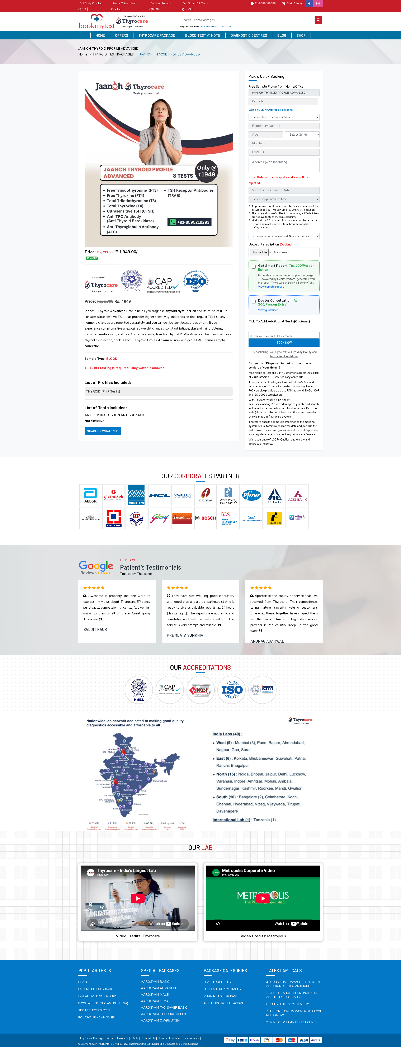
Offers (121, 35)
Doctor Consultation (278, 303)
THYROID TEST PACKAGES (113, 54)
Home (100, 35)
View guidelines (268, 310)
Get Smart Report (286, 268)
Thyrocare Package (156, 35)
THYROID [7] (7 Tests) (103, 391)
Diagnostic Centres (249, 35)
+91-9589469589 (264, 3)
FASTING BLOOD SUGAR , (216, 26)
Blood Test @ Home (202, 35)
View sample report (271, 287)
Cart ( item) (294, 3)
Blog (281, 35)
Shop (301, 35)
